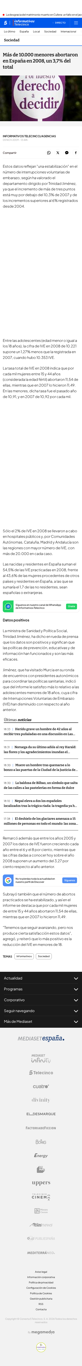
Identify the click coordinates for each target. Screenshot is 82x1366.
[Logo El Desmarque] (41, 1114)
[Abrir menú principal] (76, 23)
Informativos (24, 956)
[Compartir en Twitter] (57, 153)
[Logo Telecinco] (41, 1073)
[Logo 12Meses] (41, 1211)
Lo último (9, 31)
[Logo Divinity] (41, 1100)
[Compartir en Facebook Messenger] (66, 153)
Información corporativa (41, 1277)
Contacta (41, 1309)
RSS (41, 1304)
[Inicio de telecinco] (5, 23)
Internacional (68, 31)
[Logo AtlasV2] (41, 1225)
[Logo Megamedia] (43, 1332)
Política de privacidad (41, 1282)
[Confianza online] (41, 1351)
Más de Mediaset (18, 1021)
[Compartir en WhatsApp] (48, 153)
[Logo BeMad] (41, 1169)
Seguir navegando (19, 1010)
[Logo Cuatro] (41, 1086)
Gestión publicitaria (41, 1298)
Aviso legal (41, 1271)
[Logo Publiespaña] (41, 1239)
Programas (13, 989)
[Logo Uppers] (41, 1183)
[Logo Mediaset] (41, 1041)
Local (36, 31)
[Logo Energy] (41, 1156)
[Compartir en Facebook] (75, 153)
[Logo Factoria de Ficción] (41, 1128)
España (24, 31)
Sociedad (50, 31)
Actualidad (13, 978)
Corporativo (14, 999)
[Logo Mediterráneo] (41, 1252)
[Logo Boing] (41, 1142)
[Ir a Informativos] (24, 23)
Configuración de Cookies (41, 1287)
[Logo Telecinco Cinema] (41, 1197)
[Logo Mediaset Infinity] (41, 1059)
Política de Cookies (41, 1293)
